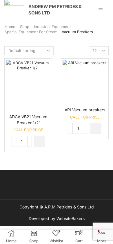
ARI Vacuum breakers (85, 109)
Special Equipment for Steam (31, 31)
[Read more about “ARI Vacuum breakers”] (95, 128)
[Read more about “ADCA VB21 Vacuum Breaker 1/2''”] (39, 141)
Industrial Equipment (52, 26)
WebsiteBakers (71, 218)
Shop (24, 26)
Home (10, 26)
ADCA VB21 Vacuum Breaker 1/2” (28, 119)
